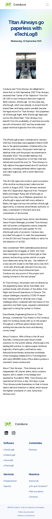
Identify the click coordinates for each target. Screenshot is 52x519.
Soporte (7, 486)
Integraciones (10, 481)
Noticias (33, 449)
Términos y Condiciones (26, 516)
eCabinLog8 (9, 455)
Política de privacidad (26, 512)
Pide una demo (36, 491)
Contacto (33, 497)
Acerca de (34, 481)
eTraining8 (8, 465)
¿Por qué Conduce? (38, 486)
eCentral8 (8, 460)
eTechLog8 (8, 449)
